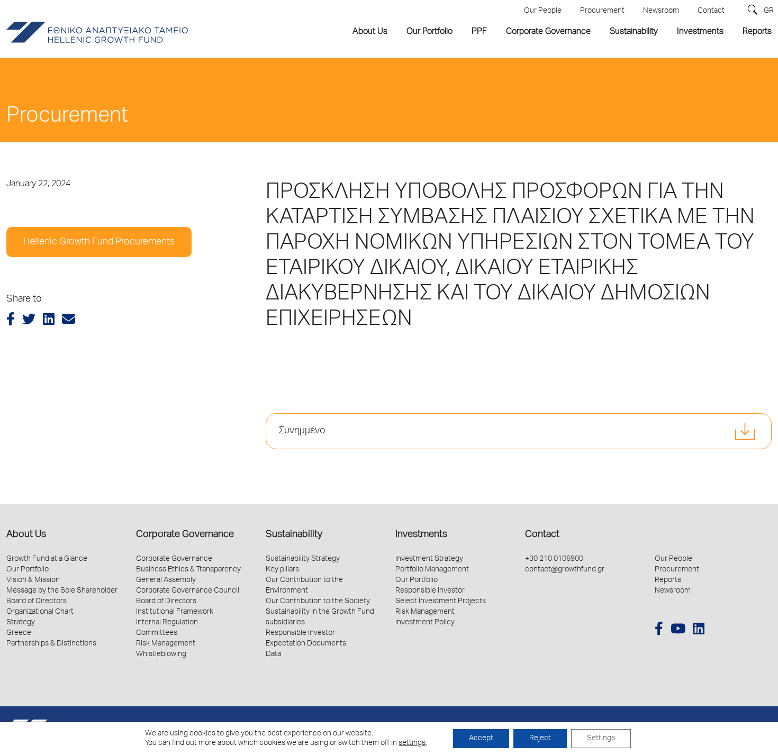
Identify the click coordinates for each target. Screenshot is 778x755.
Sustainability (294, 535)
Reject (540, 738)
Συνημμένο (302, 431)
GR (769, 11)
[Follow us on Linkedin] (698, 630)
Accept (481, 738)
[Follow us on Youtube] (678, 630)
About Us (26, 535)
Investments (421, 535)
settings (412, 743)
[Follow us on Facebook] (659, 630)
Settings (601, 738)
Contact (542, 535)
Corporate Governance (185, 535)
